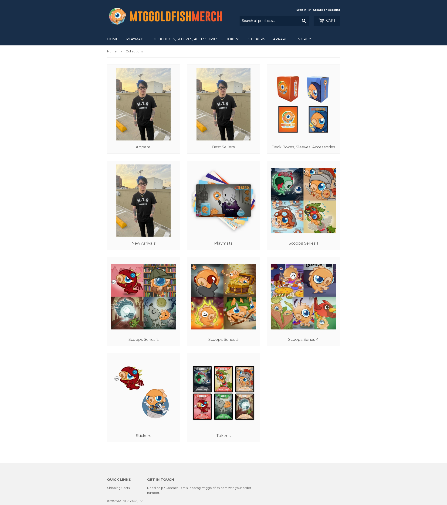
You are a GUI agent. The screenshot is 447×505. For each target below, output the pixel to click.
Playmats (135, 39)
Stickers (256, 39)
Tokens (233, 39)
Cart (330, 20)
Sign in (301, 9)
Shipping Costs (118, 488)
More (303, 39)
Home (112, 39)
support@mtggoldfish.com (206, 488)
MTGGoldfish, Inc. (131, 501)
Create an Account (326, 9)
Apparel (281, 39)
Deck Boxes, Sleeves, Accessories (185, 39)
